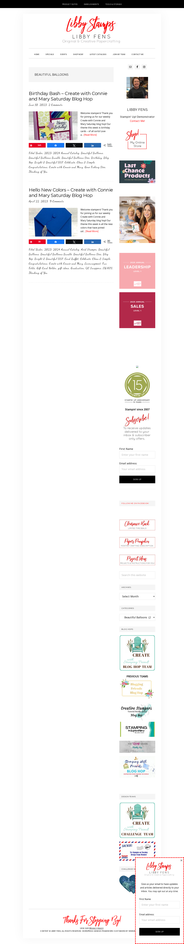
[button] (150, 52)
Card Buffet (72, 259)
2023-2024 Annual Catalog (61, 153)
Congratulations (38, 167)
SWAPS (108, 268)
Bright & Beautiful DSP (48, 162)
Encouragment (93, 263)
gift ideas (63, 268)
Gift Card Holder (46, 268)
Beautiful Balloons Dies (76, 157)
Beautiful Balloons (92, 153)
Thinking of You (38, 171)
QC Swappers (93, 268)
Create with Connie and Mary (66, 167)
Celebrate (70, 162)
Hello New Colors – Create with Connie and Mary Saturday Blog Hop (71, 192)
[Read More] (90, 134)
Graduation (77, 268)
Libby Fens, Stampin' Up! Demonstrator (92, 31)
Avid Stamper (89, 249)
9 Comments (57, 201)
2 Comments (56, 104)
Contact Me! (137, 121)
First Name (126, 449)
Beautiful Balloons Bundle (44, 157)
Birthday (96, 157)
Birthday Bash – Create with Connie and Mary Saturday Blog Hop (68, 96)
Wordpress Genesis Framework (97, 931)
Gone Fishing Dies (95, 167)
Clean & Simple (86, 162)
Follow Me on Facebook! (135, 503)
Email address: (128, 463)
